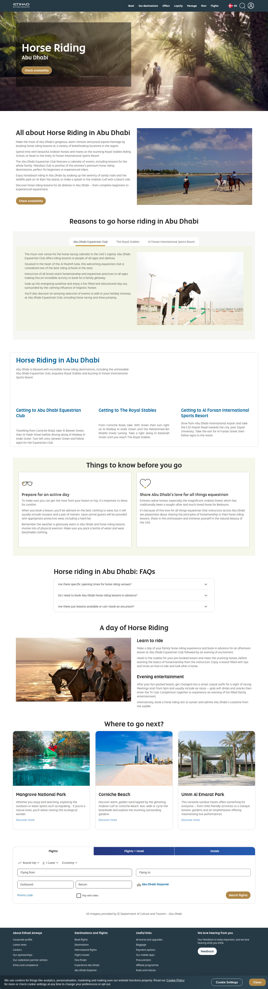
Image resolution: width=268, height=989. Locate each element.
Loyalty (178, 5)
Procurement (143, 960)
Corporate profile (22, 939)
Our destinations (148, 5)
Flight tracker (82, 955)
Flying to (144, 872)
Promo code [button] (25, 895)
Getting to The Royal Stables (127, 410)
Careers (17, 949)
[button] (232, 6)
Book (131, 5)
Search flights (238, 895)
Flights (215, 5)
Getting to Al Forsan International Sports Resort (215, 412)
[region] (134, 982)
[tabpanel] (134, 288)
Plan (203, 5)
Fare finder (81, 960)
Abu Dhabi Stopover (86, 970)
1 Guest (50, 863)
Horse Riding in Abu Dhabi (58, 360)
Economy (68, 863)
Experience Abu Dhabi (87, 965)
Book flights (81, 939)
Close (257, 982)
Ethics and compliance (25, 965)
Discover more (25, 820)
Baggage (141, 944)
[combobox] (29, 863)
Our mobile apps (145, 955)
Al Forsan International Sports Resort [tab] (171, 242)
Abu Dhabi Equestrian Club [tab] (90, 242)
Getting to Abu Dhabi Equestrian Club (48, 412)
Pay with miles (90, 895)
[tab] (53, 851)
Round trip (29, 863)
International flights (86, 949)
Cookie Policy (175, 980)
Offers (166, 5)
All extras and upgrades (149, 939)
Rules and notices (146, 970)
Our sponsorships (22, 955)
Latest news (19, 944)
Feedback (207, 951)
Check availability (37, 70)
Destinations (82, 944)
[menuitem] (131, 6)
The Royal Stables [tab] (127, 242)
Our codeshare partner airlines (30, 960)
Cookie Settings (227, 982)
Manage (192, 5)
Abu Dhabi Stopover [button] (155, 884)
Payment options (145, 949)
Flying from (28, 872)
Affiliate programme (147, 965)
